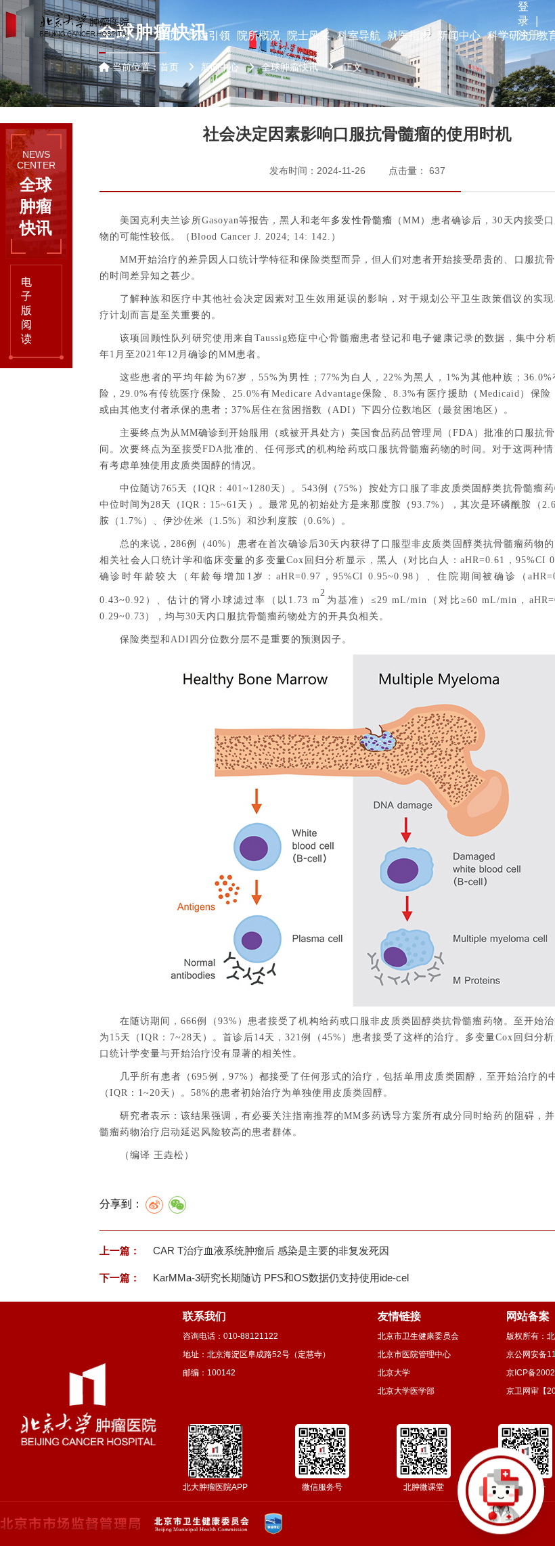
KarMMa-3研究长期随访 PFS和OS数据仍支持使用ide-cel (279, 1277)
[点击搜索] (501, 1492)
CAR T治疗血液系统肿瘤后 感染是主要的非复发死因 (269, 1250)
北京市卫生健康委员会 (418, 1336)
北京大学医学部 (406, 1391)
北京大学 (394, 1372)
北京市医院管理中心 (414, 1354)
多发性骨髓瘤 (362, 220)
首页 (169, 67)
